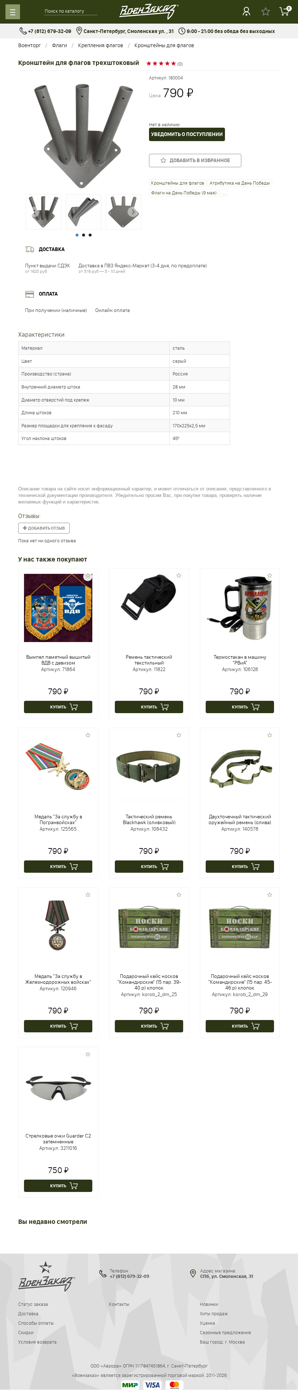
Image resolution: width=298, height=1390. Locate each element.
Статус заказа (33, 1304)
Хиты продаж (214, 1313)
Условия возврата (37, 1342)
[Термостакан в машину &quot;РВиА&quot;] (240, 607)
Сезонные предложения (225, 1332)
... (223, 193)
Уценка (207, 1323)
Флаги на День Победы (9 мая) (184, 193)
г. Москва (235, 1342)
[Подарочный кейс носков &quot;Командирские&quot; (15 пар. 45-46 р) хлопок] (240, 926)
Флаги (59, 45)
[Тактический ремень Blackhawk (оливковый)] (149, 767)
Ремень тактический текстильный (149, 660)
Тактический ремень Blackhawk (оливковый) (149, 819)
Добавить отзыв (46, 528)
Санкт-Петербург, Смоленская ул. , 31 (128, 31)
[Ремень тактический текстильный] (149, 597)
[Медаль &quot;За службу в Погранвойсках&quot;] (58, 767)
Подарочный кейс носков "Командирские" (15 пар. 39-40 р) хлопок (149, 982)
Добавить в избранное (198, 160)
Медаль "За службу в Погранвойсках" (58, 819)
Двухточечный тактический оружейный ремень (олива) (240, 819)
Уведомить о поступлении (187, 134)
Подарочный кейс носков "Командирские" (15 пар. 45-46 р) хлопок (240, 982)
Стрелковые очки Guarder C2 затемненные (58, 1138)
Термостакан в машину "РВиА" (240, 660)
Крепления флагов (100, 45)
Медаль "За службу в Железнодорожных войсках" (58, 979)
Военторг (29, 45)
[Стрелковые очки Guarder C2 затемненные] (58, 1086)
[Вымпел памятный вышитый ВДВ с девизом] (58, 607)
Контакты (119, 1304)
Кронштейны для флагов (164, 45)
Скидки (25, 1332)
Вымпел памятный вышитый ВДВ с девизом (58, 660)
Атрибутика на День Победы (240, 183)
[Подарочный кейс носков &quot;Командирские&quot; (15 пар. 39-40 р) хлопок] (149, 926)
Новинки (209, 1304)
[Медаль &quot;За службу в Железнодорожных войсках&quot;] (58, 926)
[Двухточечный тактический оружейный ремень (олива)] (240, 767)
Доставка (28, 1313)
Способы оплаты (36, 1323)
